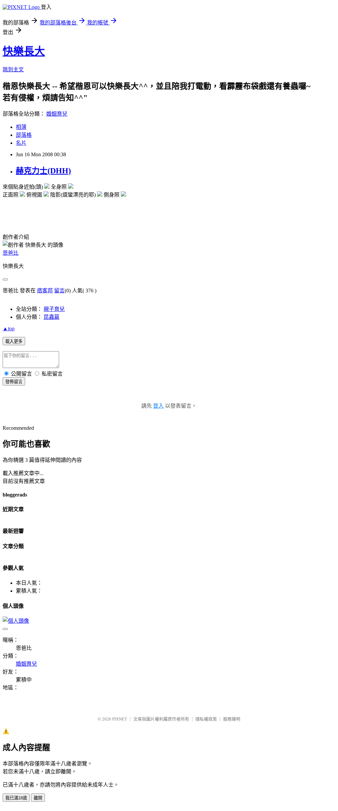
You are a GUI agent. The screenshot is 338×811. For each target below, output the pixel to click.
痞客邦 (45, 290)
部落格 (24, 135)
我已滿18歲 (16, 797)
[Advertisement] (80, 208)
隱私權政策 (206, 719)
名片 (21, 143)
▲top (9, 328)
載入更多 (13, 341)
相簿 (21, 127)
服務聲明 (231, 719)
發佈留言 (13, 381)
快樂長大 (24, 51)
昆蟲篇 (51, 317)
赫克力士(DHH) (43, 170)
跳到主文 (13, 69)
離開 (38, 797)
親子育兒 (54, 309)
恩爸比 (10, 253)
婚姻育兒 (56, 114)
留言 (59, 290)
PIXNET (119, 719)
